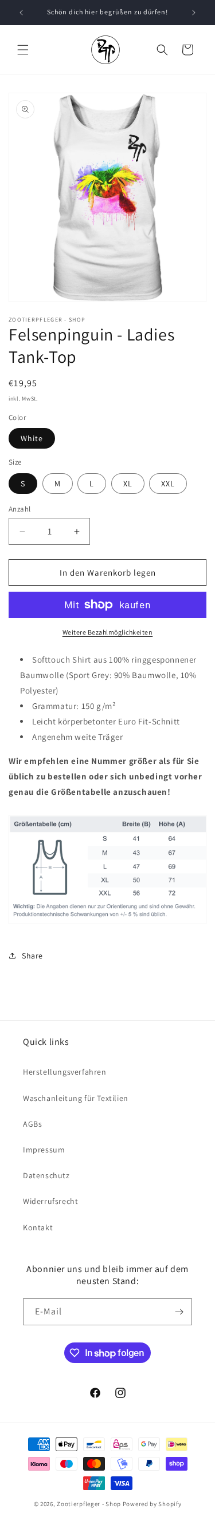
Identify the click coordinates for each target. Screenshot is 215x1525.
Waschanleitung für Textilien (75, 1098)
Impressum (44, 1149)
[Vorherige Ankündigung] (21, 12)
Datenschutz (46, 1175)
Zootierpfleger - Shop (89, 1504)
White (32, 438)
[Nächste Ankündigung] (193, 12)
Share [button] (32, 955)
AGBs (32, 1124)
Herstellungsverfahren (65, 1072)
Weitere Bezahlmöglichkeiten (107, 632)
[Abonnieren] (178, 1311)
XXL (168, 483)
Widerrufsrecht (50, 1201)
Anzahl (19, 509)
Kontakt (38, 1227)
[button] (23, 49)
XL (127, 483)
